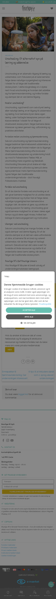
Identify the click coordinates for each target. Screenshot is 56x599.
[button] (28, 322)
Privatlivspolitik (45, 304)
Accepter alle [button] (29, 310)
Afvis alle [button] (29, 317)
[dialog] (28, 299)
